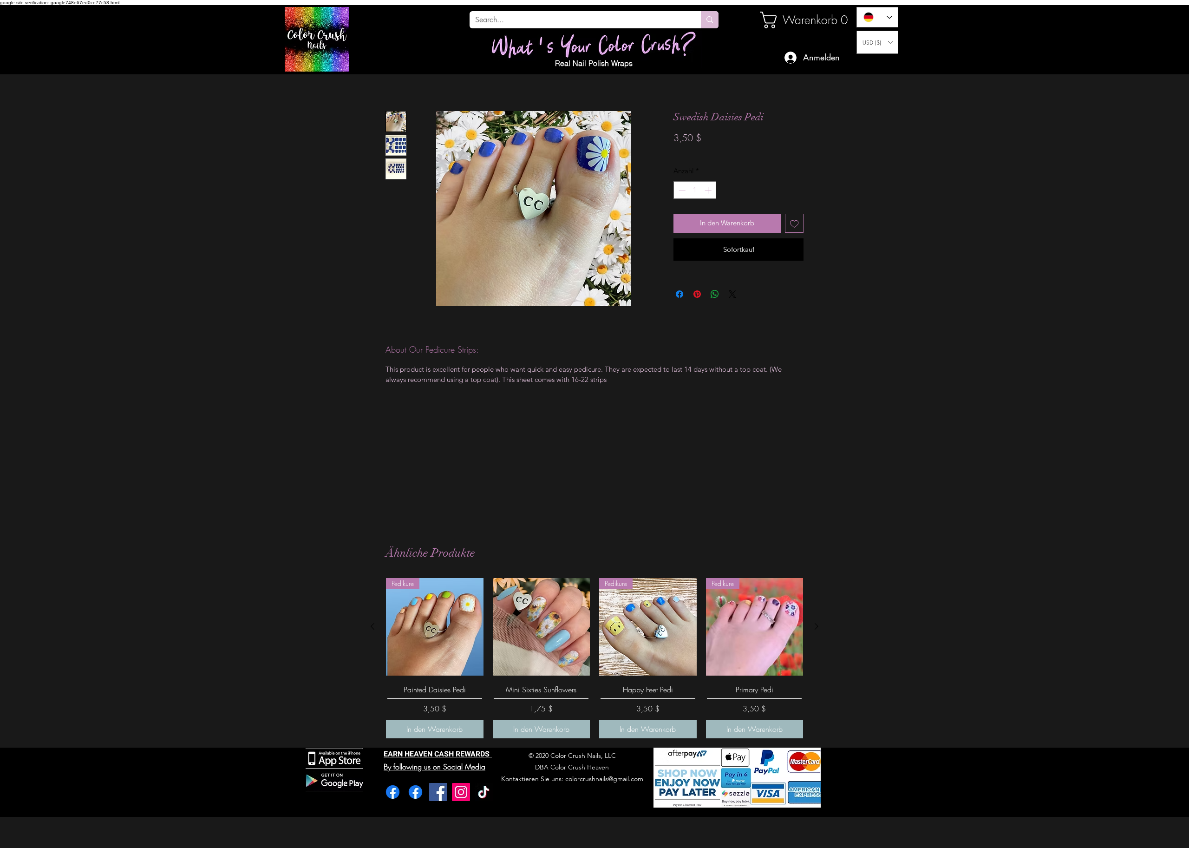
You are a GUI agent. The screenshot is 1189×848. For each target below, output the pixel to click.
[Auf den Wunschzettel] (794, 223)
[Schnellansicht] (541, 627)
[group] (594, 658)
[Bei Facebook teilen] (679, 294)
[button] (877, 42)
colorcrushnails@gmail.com (604, 779)
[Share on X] (732, 294)
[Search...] (710, 19)
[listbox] (877, 42)
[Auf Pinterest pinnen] (697, 294)
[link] (791, 20)
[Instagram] (461, 792)
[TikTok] (484, 792)
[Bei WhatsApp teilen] (714, 294)
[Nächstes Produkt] (816, 626)
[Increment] (709, 190)
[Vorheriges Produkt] (372, 626)
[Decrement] (681, 190)
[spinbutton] (695, 190)
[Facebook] (393, 792)
